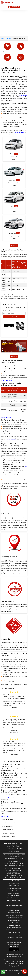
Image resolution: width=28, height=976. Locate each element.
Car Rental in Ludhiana (7, 826)
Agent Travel (20, 964)
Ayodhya (13, 848)
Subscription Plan (18, 860)
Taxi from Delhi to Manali (13, 893)
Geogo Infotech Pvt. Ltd (13, 973)
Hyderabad (7, 848)
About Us (14, 956)
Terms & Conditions (9, 954)
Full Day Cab (8, 877)
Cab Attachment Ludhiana (8, 833)
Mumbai (8, 846)
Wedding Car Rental (13, 872)
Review (19, 956)
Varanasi (18, 846)
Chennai (22, 843)
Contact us (14, 356)
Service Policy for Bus (9, 959)
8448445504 (10, 942)
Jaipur (13, 846)
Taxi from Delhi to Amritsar (14, 890)
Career (14, 964)
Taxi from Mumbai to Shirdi (14, 912)
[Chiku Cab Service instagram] (13, 946)
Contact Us (8, 956)
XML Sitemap (20, 961)
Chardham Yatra (16, 870)
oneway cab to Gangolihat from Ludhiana (10, 300)
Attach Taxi (20, 863)
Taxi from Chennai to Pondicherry (13, 929)
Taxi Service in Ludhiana (7, 819)
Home (2, 38)
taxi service (11, 474)
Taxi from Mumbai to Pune (14, 922)
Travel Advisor (14, 963)
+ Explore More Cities (14, 851)
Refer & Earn (7, 961)
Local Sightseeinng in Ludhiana (9, 822)
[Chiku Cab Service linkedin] (17, 946)
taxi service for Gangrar (6, 380)
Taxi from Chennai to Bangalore (14, 927)
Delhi (14, 845)
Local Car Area (9, 875)
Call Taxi (21, 865)
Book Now (14, 245)
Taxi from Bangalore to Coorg (14, 900)
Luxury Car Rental (13, 861)
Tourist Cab (18, 858)
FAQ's (5, 963)
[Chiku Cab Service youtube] (14, 946)
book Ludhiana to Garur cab (14, 797)
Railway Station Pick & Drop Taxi (13, 868)
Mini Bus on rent (16, 867)
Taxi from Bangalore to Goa (14, 908)
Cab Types (14, 865)
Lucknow (19, 845)
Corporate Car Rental (13, 873)
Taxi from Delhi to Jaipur (13, 885)
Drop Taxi (8, 867)
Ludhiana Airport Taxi (11, 439)
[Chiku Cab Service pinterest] (15, 946)
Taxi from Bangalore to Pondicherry (14, 905)
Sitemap (13, 961)
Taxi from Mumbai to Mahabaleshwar (13, 917)
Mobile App (6, 964)
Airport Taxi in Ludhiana (7, 829)
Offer (9, 963)
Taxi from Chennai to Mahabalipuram (13, 935)
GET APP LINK (14, 316)
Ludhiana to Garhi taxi (6, 417)
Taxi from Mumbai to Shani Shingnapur (14, 915)
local (26, 466)
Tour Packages (8, 860)
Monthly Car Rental (10, 863)
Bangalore (15, 843)
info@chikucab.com (14, 944)
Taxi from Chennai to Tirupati (13, 932)
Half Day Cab (18, 875)
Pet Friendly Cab (17, 877)
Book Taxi (8, 870)
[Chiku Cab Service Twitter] (10, 946)
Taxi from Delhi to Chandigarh (14, 888)
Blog (11, 964)
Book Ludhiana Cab (22, 95)
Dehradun (20, 848)
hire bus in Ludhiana (19, 132)
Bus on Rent (16, 856)
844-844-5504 (15, 6)
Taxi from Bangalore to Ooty (13, 902)
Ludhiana (8, 38)
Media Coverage (14, 966)
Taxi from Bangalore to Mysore (14, 897)
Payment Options (19, 959)
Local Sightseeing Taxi (17, 854)
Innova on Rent (9, 858)
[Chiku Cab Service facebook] (11, 946)
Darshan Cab (7, 865)
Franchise (21, 963)
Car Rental (6, 854)
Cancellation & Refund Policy (13, 958)
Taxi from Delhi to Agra (14, 883)
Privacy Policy (18, 954)
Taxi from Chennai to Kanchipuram (14, 937)
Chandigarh (8, 845)
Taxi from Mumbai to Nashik (14, 920)
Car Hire (9, 856)
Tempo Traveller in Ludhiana (8, 836)
